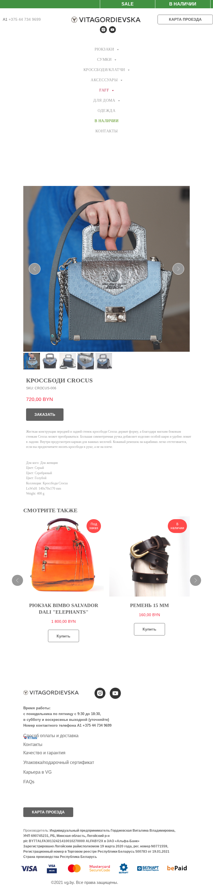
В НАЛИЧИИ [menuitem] (107, 121)
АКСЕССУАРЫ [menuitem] (105, 80)
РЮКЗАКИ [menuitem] (105, 49)
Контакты (32, 744)
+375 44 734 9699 (24, 19)
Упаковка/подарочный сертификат (58, 762)
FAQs (28, 781)
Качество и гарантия (44, 752)
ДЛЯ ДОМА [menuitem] (104, 100)
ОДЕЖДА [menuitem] (106, 111)
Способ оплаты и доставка (50, 735)
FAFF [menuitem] (104, 90)
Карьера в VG (37, 772)
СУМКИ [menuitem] (105, 59)
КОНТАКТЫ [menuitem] (106, 131)
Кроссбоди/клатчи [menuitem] (104, 70)
